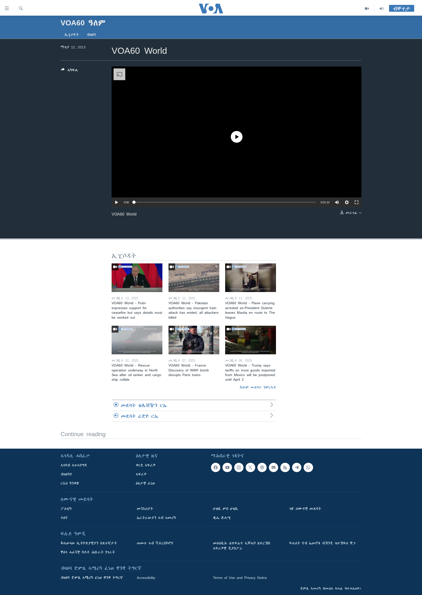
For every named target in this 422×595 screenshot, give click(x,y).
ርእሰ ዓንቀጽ (70, 483)
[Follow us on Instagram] (238, 467)
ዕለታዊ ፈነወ (145, 483)
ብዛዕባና (66, 474)
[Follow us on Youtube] (227, 467)
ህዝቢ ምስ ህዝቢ (225, 509)
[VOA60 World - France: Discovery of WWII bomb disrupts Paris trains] (194, 340)
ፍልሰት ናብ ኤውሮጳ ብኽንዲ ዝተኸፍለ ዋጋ (322, 543)
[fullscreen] (356, 202)
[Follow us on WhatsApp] (308, 467)
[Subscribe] (273, 467)
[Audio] (381, 8)
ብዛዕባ (91, 34)
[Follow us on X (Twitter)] (250, 467)
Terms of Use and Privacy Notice (240, 577)
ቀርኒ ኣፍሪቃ (146, 465)
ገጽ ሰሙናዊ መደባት (305, 509)
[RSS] (285, 467)
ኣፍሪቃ (141, 474)
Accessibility (146, 577)
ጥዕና (64, 518)
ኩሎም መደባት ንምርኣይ (258, 387)
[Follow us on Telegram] (296, 467)
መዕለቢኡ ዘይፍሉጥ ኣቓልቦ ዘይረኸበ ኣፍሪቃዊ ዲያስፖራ (241, 546)
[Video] (366, 8)
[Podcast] (262, 467)
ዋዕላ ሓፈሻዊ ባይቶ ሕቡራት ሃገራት (88, 552)
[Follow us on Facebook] (215, 467)
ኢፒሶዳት (71, 34)
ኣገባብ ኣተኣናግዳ (74, 465)
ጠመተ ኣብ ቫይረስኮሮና (155, 543)
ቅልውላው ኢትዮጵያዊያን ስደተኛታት (89, 543)
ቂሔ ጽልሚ (222, 518)
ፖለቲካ (66, 509)
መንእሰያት (145, 509)
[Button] (69, 71)
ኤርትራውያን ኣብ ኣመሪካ (156, 518)
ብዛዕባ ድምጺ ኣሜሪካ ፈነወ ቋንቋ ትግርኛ (92, 577)
